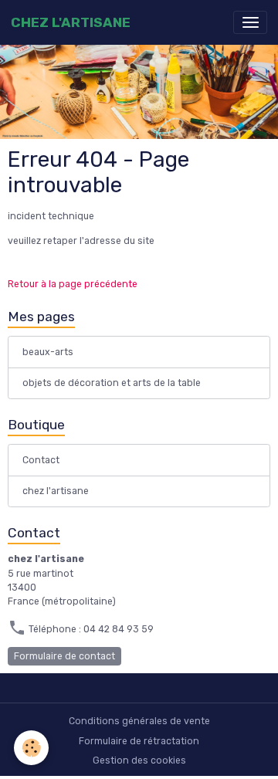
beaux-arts (47, 352)
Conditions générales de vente (139, 721)
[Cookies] (31, 747)
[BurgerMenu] (250, 22)
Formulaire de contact (64, 656)
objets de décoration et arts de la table (111, 383)
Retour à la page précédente (72, 284)
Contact (40, 460)
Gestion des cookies (139, 760)
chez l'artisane (55, 491)
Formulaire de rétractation (139, 741)
